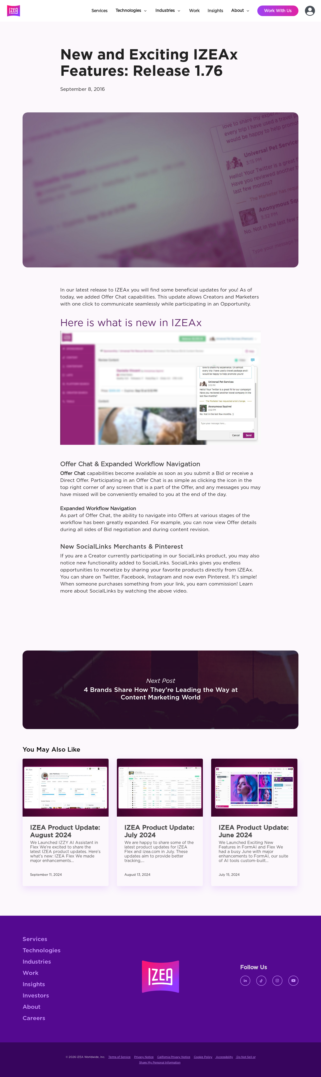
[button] (131, 10)
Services (35, 939)
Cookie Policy (203, 1057)
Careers (34, 1018)
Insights (34, 984)
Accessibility (224, 1057)
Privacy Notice (144, 1057)
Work (30, 973)
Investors (36, 996)
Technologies (42, 951)
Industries (37, 962)
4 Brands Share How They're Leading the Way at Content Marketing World (160, 690)
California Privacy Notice (173, 1057)
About (31, 1007)
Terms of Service (119, 1057)
